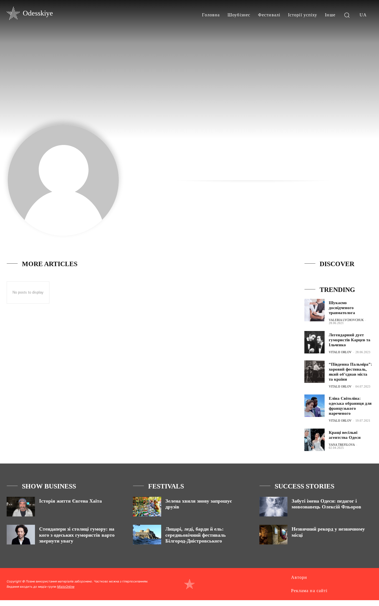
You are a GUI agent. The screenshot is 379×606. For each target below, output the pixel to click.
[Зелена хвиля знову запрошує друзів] (147, 506)
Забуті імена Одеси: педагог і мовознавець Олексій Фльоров (326, 504)
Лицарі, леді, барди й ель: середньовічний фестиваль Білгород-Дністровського (195, 535)
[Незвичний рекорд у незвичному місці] (273, 534)
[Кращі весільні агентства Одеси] (314, 440)
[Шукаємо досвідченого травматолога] (314, 310)
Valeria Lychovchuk (346, 320)
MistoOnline (65, 587)
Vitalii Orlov (340, 352)
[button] (347, 14)
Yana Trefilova (342, 444)
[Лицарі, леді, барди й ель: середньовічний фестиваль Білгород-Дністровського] (147, 534)
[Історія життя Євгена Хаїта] (21, 506)
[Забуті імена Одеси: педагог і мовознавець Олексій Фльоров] (273, 506)
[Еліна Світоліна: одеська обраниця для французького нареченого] (314, 405)
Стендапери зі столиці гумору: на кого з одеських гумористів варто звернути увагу (77, 535)
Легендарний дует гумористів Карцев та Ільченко (349, 340)
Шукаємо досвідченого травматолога (342, 308)
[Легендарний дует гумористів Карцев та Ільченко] (314, 342)
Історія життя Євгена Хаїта (70, 501)
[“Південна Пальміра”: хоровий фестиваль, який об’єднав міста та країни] (314, 371)
